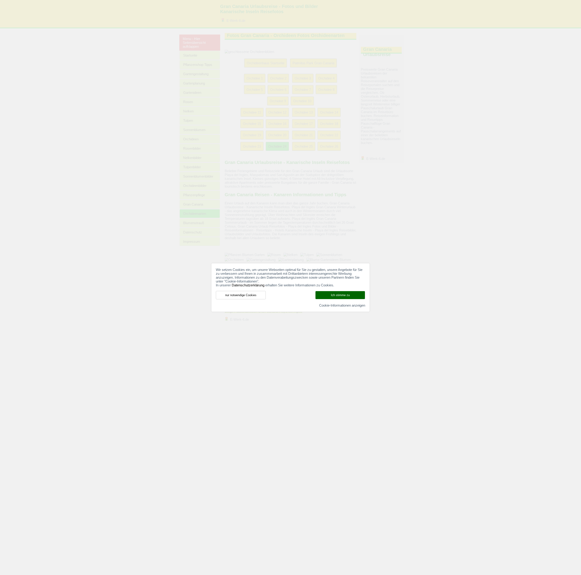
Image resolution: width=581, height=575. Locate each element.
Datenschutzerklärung (248, 285)
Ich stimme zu (340, 295)
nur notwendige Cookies (240, 295)
